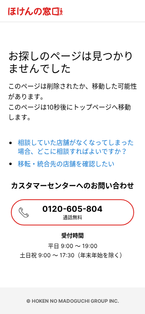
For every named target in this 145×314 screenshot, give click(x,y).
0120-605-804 (72, 212)
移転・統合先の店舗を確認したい (66, 164)
